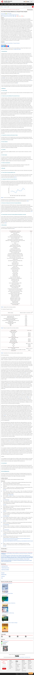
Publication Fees (18, 669)
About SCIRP (17, 661)
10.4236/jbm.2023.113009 (17, 49)
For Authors (17, 665)
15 (1, 543)
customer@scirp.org (5, 641)
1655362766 (4, 644)
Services (21, 4)
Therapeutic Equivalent (16, 43)
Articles (5, 4)
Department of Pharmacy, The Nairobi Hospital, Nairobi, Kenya (10, 14)
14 (9, 440)
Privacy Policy (30, 668)
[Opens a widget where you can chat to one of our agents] (30, 673)
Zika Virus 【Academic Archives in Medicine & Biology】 (10, 622)
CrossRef (4, 489)
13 (5, 415)
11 (7, 451)
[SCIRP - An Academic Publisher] (6, 1)
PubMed (12, 494)
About (18, 4)
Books (12, 4)
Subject (10, 663)
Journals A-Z (11, 662)
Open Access (30, 662)
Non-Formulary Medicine (9, 43)
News (15, 4)
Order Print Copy (3, 574)
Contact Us (3, 576)
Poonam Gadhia (9, 13)
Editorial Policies (18, 664)
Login (31, 1)
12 (4, 415)
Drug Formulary (3, 43)
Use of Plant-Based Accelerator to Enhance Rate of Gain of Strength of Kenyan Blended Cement (15, 555)
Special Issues (18, 670)
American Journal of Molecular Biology (7, 593)
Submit (25, 4)
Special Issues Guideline (5, 569)
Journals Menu (4, 548)
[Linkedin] (17, 636)
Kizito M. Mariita (3, 13)
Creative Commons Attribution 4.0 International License (23, 657)
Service (23, 660)
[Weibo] (25, 636)
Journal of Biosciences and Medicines (6, 9)
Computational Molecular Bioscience (7, 583)
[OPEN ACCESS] (26, 1)
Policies (29, 660)
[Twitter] (1, 636)
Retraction (29, 667)
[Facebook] (9, 636)
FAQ (22, 669)
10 (1, 517)
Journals (8, 4)
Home (2, 4)
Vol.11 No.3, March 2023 (15, 9)
